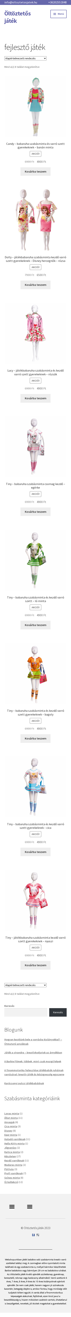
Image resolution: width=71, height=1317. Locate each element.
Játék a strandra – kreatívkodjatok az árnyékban (33, 1052)
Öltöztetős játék (17, 17)
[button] (12, 1206)
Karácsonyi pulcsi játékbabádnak (24, 1083)
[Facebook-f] (33, 1235)
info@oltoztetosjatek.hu (20, 2)
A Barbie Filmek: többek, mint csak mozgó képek (32, 1061)
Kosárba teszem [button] (35, 171)
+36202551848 (57, 2)
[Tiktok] (38, 1235)
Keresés (9, 1006)
